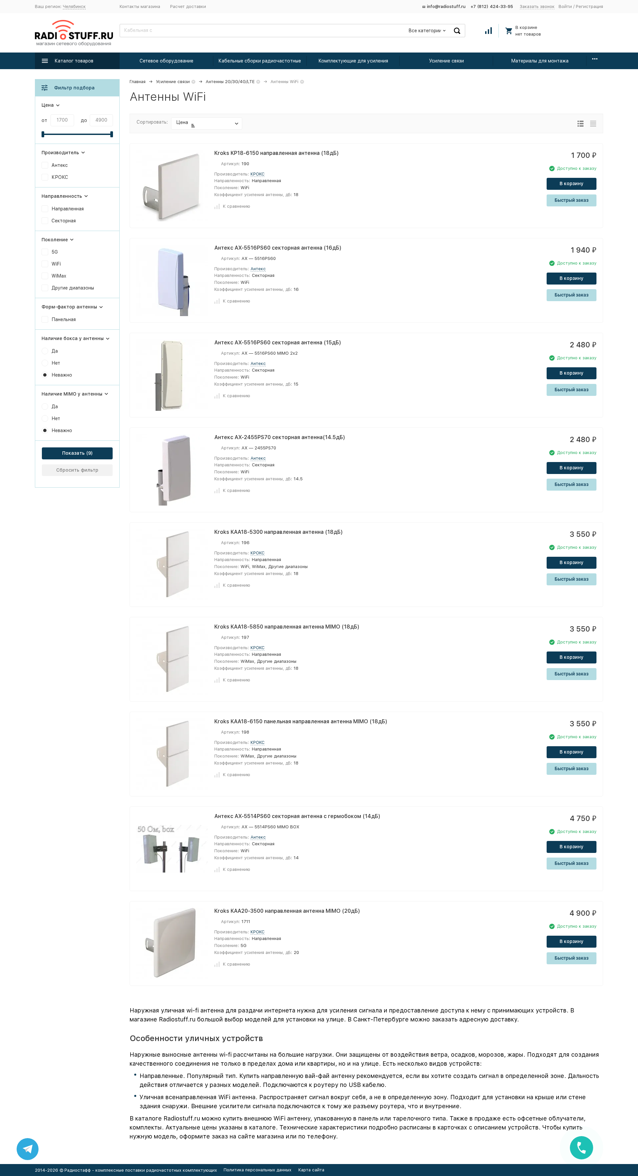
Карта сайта (311, 1169)
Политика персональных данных (257, 1169)
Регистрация (589, 6)
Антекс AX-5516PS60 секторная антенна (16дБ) (278, 248)
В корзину (572, 183)
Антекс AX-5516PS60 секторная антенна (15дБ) (277, 342)
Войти (565, 6)
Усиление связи (446, 60)
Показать (73, 453)
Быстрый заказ (571, 200)
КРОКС (258, 174)
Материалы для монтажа (540, 60)
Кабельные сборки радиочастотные (259, 60)
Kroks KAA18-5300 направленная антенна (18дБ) (278, 532)
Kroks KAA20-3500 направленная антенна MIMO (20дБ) (287, 911)
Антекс (258, 268)
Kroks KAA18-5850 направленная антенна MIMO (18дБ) (287, 627)
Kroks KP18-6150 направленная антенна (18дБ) (276, 153)
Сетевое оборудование (166, 60)
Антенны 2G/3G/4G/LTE (230, 81)
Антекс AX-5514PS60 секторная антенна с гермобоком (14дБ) (297, 816)
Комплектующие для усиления (353, 60)
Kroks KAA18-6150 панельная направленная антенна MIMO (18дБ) (300, 721)
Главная (138, 81)
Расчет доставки (188, 6)
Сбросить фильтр (77, 470)
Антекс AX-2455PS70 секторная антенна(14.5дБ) (279, 437)
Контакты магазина (140, 6)
